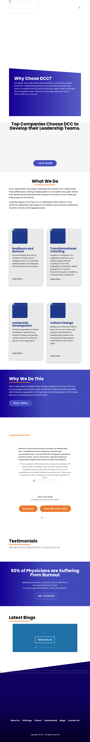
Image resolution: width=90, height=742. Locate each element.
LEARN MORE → (18, 279)
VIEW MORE (45, 163)
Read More (45, 640)
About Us (15, 720)
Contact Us (73, 720)
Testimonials (50, 720)
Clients (37, 720)
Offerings (27, 720)
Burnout (28, 508)
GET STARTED (46, 596)
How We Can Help (55, 508)
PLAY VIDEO (20, 403)
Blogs (62, 720)
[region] (45, 43)
